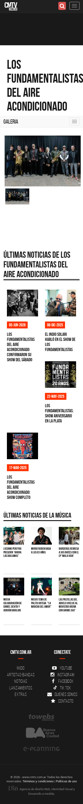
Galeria (10, 121)
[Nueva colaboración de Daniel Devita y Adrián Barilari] (13, 586)
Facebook (66, 681)
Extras (21, 694)
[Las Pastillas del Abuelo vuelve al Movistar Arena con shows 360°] (69, 586)
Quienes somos (66, 694)
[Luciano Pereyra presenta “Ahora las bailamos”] (13, 536)
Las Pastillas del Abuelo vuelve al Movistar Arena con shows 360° (68, 605)
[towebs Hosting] (41, 717)
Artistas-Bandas (20, 674)
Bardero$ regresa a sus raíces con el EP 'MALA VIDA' (69, 552)
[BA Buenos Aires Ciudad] (41, 733)
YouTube (65, 668)
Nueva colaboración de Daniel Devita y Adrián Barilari (12, 605)
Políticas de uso (66, 781)
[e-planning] (41, 749)
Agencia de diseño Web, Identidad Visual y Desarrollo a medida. (47, 791)
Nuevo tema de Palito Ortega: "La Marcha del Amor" (41, 603)
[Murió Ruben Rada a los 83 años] (41, 536)
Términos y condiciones (38, 781)
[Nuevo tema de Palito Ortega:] (41, 586)
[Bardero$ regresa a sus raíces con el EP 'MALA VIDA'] (69, 536)
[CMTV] (11, 6)
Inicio (21, 668)
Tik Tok (65, 687)
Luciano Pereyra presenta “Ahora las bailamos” (12, 552)
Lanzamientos (20, 687)
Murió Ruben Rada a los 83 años (41, 550)
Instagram (66, 674)
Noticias (20, 681)
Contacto (66, 701)
